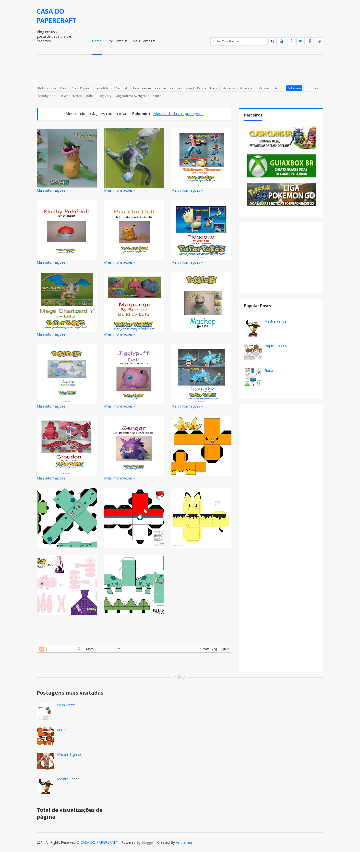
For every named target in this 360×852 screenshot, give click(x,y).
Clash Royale (80, 88)
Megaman (229, 88)
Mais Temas (142, 41)
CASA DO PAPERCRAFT (99, 842)
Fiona (268, 370)
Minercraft (247, 88)
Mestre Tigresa (69, 754)
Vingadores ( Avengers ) (132, 96)
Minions (264, 88)
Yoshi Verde (66, 705)
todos (90, 96)
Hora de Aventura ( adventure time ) (156, 88)
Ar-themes (184, 842)
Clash (64, 88)
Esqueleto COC (276, 345)
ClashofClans (103, 88)
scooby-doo (46, 96)
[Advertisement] (155, 73)
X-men (157, 96)
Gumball (122, 88)
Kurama (63, 729)
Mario (214, 88)
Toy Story (104, 96)
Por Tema (115, 41)
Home (97, 41)
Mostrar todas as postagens (178, 113)
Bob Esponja (47, 88)
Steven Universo (71, 96)
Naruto (278, 88)
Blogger (148, 842)
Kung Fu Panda (196, 88)
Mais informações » (52, 190)
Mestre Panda (275, 321)
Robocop (311, 88)
